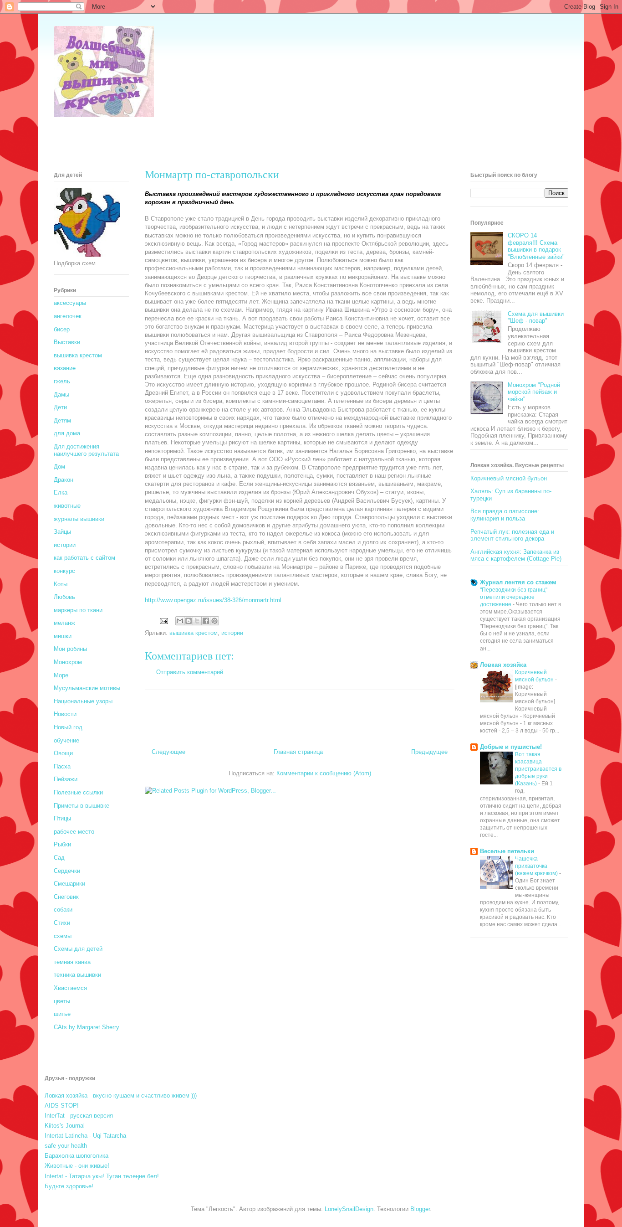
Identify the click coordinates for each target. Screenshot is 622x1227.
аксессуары (70, 302)
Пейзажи (65, 779)
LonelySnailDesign (349, 1209)
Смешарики (69, 883)
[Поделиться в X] (197, 620)
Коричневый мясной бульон (508, 478)
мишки (62, 636)
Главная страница (298, 751)
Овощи (63, 753)
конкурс (64, 570)
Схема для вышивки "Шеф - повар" (536, 317)
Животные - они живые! (77, 1165)
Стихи (62, 922)
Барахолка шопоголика (76, 1155)
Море (61, 675)
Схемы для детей (78, 948)
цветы (62, 1001)
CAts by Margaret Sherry (86, 1027)
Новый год (68, 727)
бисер (62, 329)
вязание (65, 368)
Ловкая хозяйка (503, 664)
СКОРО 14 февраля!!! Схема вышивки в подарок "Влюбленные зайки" (536, 246)
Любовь (64, 596)
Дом (59, 466)
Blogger (420, 1209)
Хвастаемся (70, 988)
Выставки (67, 342)
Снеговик (66, 896)
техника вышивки (77, 974)
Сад (59, 857)
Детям (62, 420)
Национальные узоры (83, 701)
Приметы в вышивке (81, 805)
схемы (62, 936)
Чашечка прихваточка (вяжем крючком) (537, 866)
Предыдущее (429, 751)
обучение (66, 740)
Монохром (68, 662)
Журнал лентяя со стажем (518, 582)
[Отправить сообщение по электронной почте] (163, 620)
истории (232, 632)
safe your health (66, 1145)
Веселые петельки (507, 851)
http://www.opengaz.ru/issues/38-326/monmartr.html (213, 600)
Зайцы (62, 531)
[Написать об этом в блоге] (188, 620)
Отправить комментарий (189, 672)
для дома (67, 433)
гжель (62, 381)
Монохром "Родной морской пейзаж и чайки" (534, 392)
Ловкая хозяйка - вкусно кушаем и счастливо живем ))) (121, 1095)
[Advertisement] (219, 139)
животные (67, 505)
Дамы (61, 394)
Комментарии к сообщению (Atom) (323, 773)
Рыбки (62, 844)
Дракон (63, 479)
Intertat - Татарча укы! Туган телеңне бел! (102, 1176)
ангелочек (68, 316)
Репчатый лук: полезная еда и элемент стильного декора (512, 535)
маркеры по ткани (78, 610)
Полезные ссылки (78, 792)
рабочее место (74, 831)
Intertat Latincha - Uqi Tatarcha (85, 1135)
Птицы (62, 818)
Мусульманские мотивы (87, 688)
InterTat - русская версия (79, 1115)
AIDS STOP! (62, 1105)
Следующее (168, 751)
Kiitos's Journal (65, 1125)
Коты (60, 584)
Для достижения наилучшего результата (86, 450)
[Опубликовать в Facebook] (205, 620)
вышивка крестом (193, 632)
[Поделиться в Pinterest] (214, 620)
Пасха (62, 766)
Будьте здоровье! (69, 1186)
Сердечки (67, 870)
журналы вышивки (79, 519)
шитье (62, 1013)
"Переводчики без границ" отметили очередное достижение (513, 597)
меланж (64, 622)
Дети (60, 407)
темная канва (72, 962)
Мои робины (70, 648)
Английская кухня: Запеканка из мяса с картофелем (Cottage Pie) (515, 555)
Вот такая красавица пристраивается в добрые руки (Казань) (538, 769)
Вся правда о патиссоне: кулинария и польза (504, 515)
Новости (65, 714)
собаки (63, 909)
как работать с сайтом (84, 557)
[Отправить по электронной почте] (179, 620)
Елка (60, 492)
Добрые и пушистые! (511, 746)
